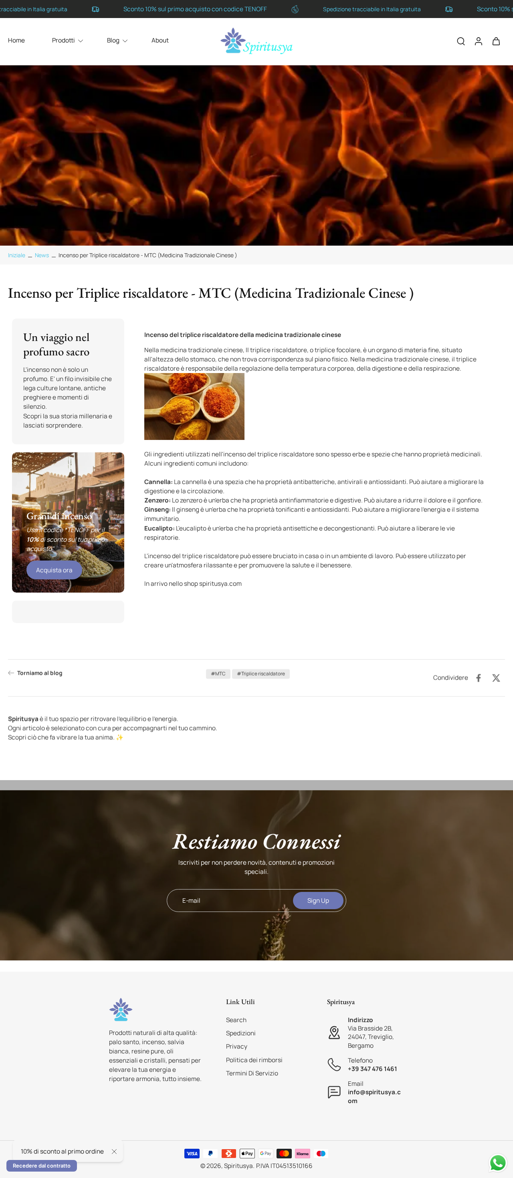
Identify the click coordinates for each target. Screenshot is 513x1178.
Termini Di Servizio (252, 1073)
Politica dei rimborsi (254, 1060)
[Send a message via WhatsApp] (498, 1163)
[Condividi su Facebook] (478, 678)
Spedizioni (241, 1033)
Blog (113, 40)
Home (16, 40)
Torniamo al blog (40, 673)
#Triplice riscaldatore (261, 673)
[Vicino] (114, 1151)
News (42, 255)
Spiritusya (238, 1166)
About (160, 40)
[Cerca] (461, 41)
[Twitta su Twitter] (496, 678)
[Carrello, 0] (496, 41)
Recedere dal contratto (42, 1165)
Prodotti (63, 40)
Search (236, 1020)
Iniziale (17, 255)
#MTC (218, 673)
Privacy (236, 1047)
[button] (264, 1001)
